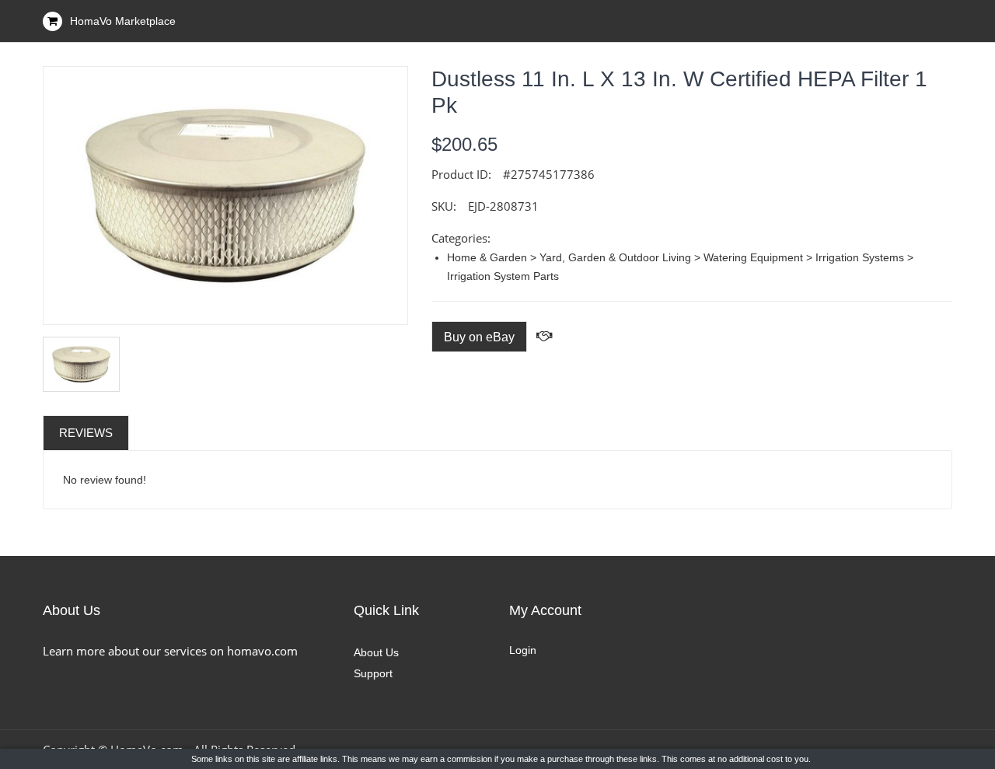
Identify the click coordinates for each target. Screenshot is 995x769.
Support (373, 673)
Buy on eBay (479, 337)
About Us (376, 652)
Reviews (86, 432)
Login (522, 650)
